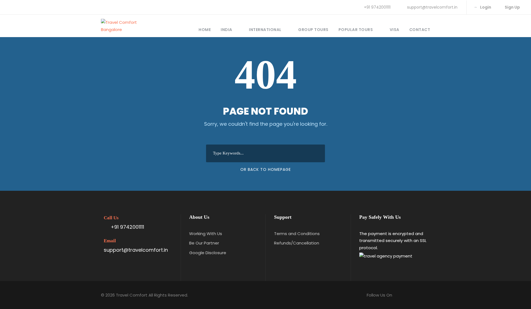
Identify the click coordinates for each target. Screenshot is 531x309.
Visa (394, 29)
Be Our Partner (204, 243)
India (226, 29)
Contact (419, 29)
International (265, 29)
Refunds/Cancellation (296, 243)
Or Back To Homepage (265, 169)
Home (205, 29)
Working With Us (205, 233)
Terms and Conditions (297, 233)
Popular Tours (356, 29)
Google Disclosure (207, 253)
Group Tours (313, 29)
